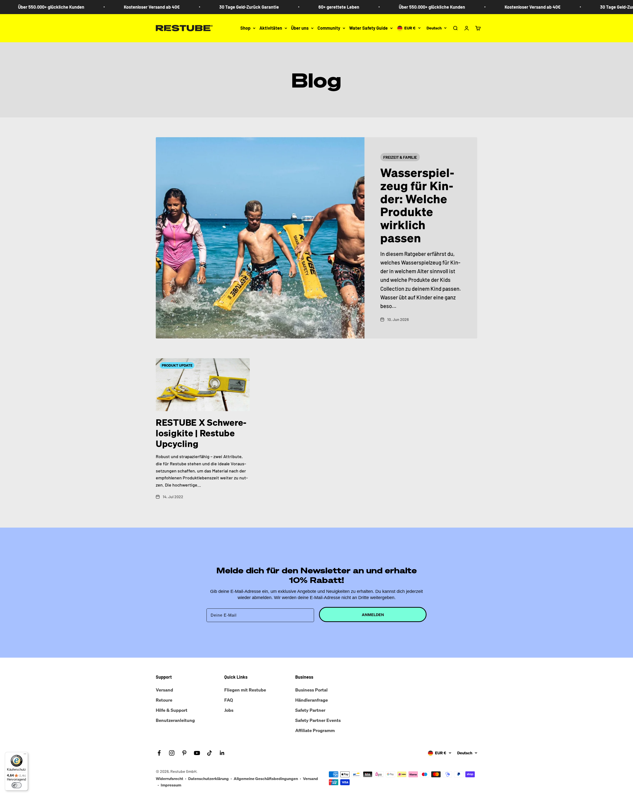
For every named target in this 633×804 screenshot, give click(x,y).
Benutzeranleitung (175, 720)
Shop (245, 28)
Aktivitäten (270, 28)
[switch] (17, 785)
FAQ (228, 700)
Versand (164, 690)
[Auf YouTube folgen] (197, 753)
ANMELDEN (373, 614)
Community (328, 28)
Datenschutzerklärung (208, 778)
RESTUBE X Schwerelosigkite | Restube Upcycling (201, 433)
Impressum (171, 785)
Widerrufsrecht (169, 778)
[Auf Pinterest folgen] (184, 753)
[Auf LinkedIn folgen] (222, 753)
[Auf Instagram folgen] (171, 753)
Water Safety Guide (368, 28)
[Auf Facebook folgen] (159, 753)
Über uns (300, 28)
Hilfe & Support (171, 710)
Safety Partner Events (318, 720)
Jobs (228, 710)
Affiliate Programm (315, 730)
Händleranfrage (311, 700)
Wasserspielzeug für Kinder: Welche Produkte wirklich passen (417, 205)
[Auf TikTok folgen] (209, 753)
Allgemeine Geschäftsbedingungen (266, 778)
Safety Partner (310, 710)
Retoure (164, 700)
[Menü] (25, 755)
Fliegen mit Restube (245, 690)
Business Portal (311, 690)
